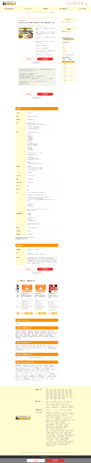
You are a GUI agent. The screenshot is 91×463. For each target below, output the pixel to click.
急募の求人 (17, 369)
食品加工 (48, 404)
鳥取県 (56, 395)
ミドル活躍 (46, 365)
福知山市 (49, 332)
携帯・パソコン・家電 (50, 429)
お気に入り (82, 4)
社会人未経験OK (25, 365)
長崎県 (70, 397)
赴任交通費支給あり (32, 376)
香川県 (51, 397)
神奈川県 (71, 391)
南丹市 (16, 335)
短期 (62, 433)
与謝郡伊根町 (52, 336)
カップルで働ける (49, 441)
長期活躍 (25, 376)
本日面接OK (65, 441)
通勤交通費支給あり (41, 376)
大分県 (51, 398)
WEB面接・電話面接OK (62, 444)
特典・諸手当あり (59, 426)
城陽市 (32, 333)
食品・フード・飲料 (50, 430)
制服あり (52, 438)
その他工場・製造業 (69, 430)
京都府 (63, 394)
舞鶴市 (53, 332)
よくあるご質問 (82, 8)
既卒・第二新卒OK (60, 414)
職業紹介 (33, 25)
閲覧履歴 (86, 4)
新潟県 (47, 392)
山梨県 (63, 392)
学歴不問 (26, 366)
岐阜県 (70, 392)
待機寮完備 (71, 441)
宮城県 (59, 389)
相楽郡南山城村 (38, 336)
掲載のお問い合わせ (61, 452)
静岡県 (47, 394)
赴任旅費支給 (67, 442)
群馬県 (55, 391)
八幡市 (45, 333)
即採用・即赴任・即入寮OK (51, 442)
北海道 (47, 389)
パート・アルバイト (54, 410)
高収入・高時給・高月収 (26, 369)
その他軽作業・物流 (52, 348)
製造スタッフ (67, 404)
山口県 (71, 395)
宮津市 (24, 333)
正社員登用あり (52, 366)
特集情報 (45, 8)
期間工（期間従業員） (50, 424)
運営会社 (35, 452)
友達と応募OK (54, 444)
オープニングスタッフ (50, 418)
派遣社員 (48, 410)
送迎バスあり (26, 377)
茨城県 (47, 391)
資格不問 (30, 366)
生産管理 (70, 405)
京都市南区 (17, 332)
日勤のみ (40, 374)
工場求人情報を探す (9, 8)
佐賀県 (66, 397)
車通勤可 (55, 376)
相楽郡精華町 (31, 336)
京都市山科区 (36, 332)
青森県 (51, 389)
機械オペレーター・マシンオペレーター (63, 402)
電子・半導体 (58, 429)
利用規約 (54, 452)
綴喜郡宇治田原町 (49, 335)
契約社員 (29, 25)
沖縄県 (63, 398)
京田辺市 (50, 333)
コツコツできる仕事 (58, 441)
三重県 (55, 394)
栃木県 (51, 391)
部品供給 (52, 404)
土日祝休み (58, 433)
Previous (16, 289)
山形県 (66, 389)
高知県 (59, 397)
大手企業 (48, 438)
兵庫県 (70, 394)
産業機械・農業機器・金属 (60, 427)
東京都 (66, 391)
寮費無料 (37, 369)
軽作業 (62, 404)
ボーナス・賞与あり (19, 370)
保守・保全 (58, 404)
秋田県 (63, 389)
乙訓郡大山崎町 (27, 335)
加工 (34, 345)
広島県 (67, 395)
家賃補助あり (66, 426)
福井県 (59, 392)
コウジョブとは (27, 8)
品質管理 (48, 407)
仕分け (44, 345)
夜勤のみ (61, 432)
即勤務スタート (39, 367)
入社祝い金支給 (61, 442)
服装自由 (57, 438)
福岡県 (63, 397)
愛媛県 (55, 397)
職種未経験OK (38, 25)
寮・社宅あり (66, 424)
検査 (38, 345)
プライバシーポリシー (48, 452)
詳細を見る (25, 313)
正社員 (35, 357)
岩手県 (55, 389)
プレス (30, 348)
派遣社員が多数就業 (64, 439)
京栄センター (18, 323)
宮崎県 (55, 398)
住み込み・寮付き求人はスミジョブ (27, 452)
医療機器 (62, 430)
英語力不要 (36, 366)
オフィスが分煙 (56, 439)
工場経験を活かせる (27, 378)
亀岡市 (28, 333)
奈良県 (47, 395)
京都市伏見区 (30, 332)
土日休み (17, 376)
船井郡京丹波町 (45, 336)
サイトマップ (40, 452)
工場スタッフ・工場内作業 (22, 25)
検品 (41, 345)
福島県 (70, 389)
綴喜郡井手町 (41, 335)
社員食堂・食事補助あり (64, 438)
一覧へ (68, 24)
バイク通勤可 (49, 376)
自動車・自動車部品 (50, 427)
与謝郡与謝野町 (18, 337)
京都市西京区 (43, 332)
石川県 (55, 392)
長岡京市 (41, 333)
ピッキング (49, 345)
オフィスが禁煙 (49, 439)
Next (57, 289)
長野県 (66, 392)
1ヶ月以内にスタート (47, 367)
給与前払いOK (54, 369)
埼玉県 (59, 391)
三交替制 (48, 433)
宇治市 (20, 333)
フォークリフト (18, 348)
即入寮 (33, 369)
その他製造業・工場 (19, 349)
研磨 (63, 405)
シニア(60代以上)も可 (56, 420)
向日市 (36, 333)
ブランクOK (32, 365)
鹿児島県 (59, 398)
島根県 (60, 395)
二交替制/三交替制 (67, 432)
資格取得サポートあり (50, 426)
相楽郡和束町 (24, 336)
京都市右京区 (23, 332)
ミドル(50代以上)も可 (50, 445)
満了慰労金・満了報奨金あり (60, 423)
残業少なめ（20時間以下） (51, 435)
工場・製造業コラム (63, 8)
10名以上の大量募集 (50, 417)
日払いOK (43, 369)
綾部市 (16, 333)
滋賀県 (59, 394)
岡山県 (63, 395)
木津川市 (21, 335)
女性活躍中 (51, 365)
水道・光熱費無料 (59, 424)
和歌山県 (51, 395)
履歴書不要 (48, 444)
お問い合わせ (68, 452)
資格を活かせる (58, 415)
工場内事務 (71, 407)
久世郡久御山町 (35, 335)
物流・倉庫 (52, 373)
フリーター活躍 (39, 365)
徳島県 (47, 397)
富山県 (51, 392)
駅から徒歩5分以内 (60, 436)
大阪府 (66, 394)
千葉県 (63, 391)
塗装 (37, 348)
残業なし (70, 433)
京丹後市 (55, 333)
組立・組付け (29, 345)
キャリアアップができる (20, 367)
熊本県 (47, 398)
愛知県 (51, 394)
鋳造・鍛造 (55, 405)
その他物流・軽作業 (50, 432)
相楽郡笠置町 (18, 336)
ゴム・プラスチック (66, 429)
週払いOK (48, 369)
